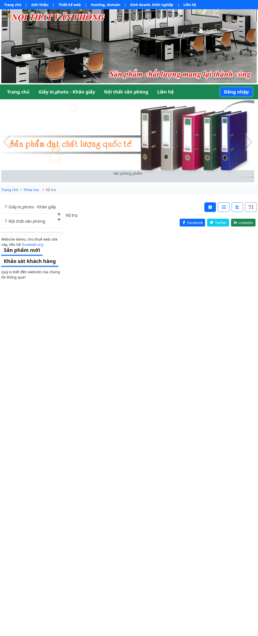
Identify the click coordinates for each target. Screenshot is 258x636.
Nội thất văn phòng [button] (126, 92)
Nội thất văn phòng (27, 221)
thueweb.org (32, 244)
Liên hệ (189, 4)
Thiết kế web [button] (69, 4)
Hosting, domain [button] (105, 4)
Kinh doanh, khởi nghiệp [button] (151, 4)
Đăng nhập (236, 92)
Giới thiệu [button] (39, 4)
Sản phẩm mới (22, 250)
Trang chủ (12, 4)
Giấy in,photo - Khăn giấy (32, 207)
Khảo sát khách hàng (30, 261)
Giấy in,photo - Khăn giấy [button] (67, 92)
